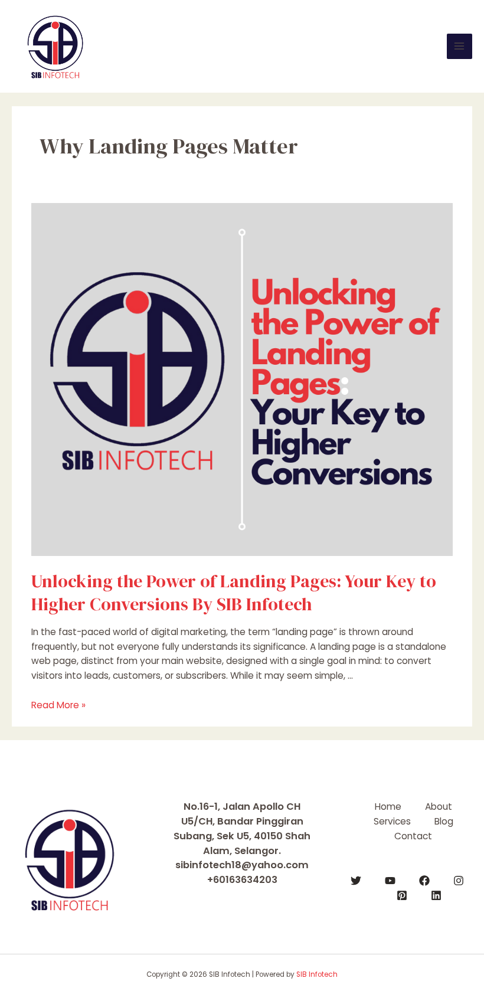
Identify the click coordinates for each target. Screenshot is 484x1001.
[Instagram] (458, 880)
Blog (443, 821)
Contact (413, 836)
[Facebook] (424, 880)
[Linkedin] (436, 895)
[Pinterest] (402, 895)
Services (392, 821)
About (438, 806)
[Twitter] (356, 880)
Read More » (58, 705)
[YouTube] (390, 880)
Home (388, 806)
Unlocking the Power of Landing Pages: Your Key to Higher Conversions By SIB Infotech (233, 592)
